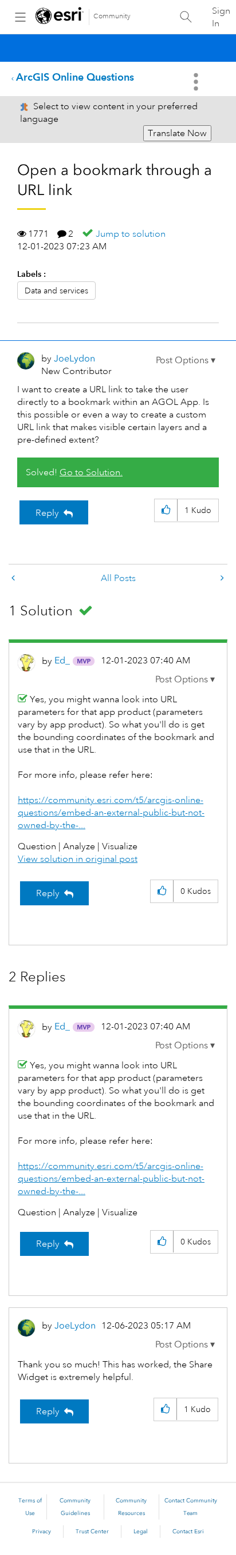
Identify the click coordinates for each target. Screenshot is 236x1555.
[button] (185, 360)
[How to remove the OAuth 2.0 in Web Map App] (14, 578)
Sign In (221, 17)
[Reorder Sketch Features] (221, 578)
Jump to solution (131, 234)
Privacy (41, 1531)
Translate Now (177, 133)
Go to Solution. (91, 472)
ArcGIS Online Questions (75, 77)
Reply (47, 513)
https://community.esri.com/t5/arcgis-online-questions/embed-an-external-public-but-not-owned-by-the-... (111, 812)
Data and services (56, 290)
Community (112, 16)
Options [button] (197, 81)
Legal (140, 1531)
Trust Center (92, 1531)
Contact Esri (188, 1531)
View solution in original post (77, 859)
